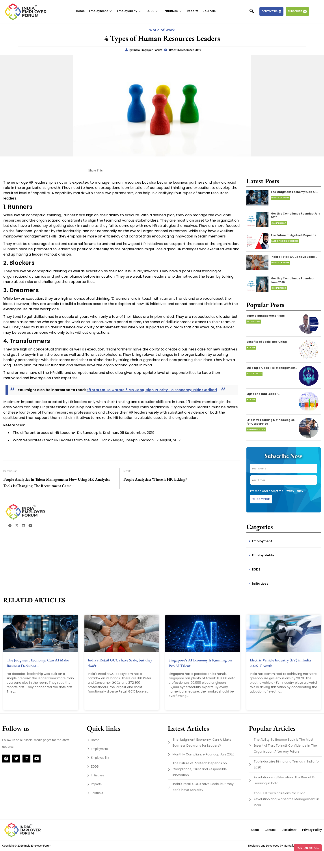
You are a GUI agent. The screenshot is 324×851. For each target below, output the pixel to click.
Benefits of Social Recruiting (266, 342)
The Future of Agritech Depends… (294, 235)
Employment (98, 11)
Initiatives (171, 11)
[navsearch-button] (254, 11)
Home (80, 11)
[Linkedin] (26, 759)
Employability (127, 11)
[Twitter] (16, 759)
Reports (192, 11)
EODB (150, 11)
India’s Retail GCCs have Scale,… (294, 257)
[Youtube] (37, 759)
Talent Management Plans (265, 316)
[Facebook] (6, 759)
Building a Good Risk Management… (271, 368)
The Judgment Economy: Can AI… (294, 192)
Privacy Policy (293, 491)
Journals (209, 11)
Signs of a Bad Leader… (262, 394)
